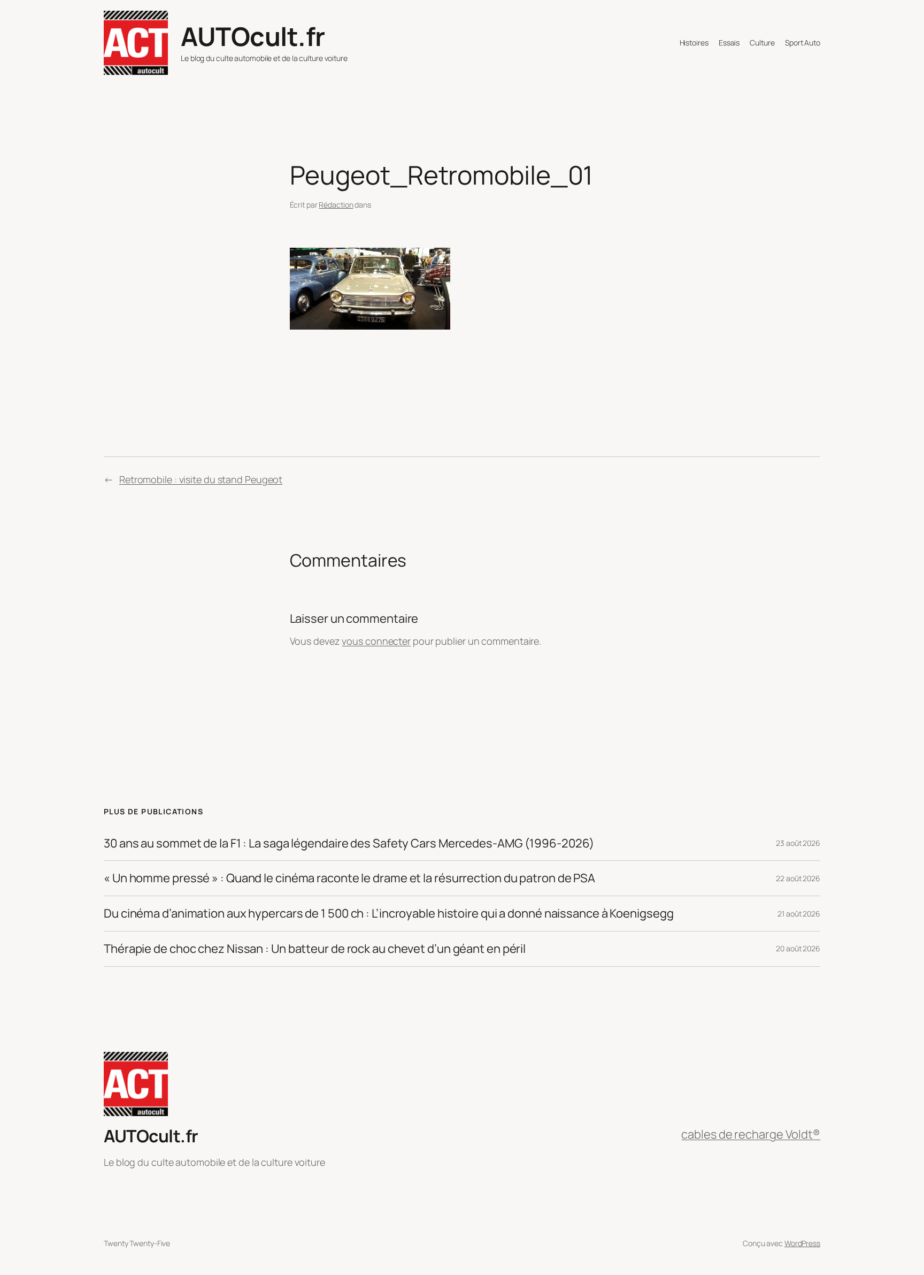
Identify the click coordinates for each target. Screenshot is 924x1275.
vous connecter (376, 641)
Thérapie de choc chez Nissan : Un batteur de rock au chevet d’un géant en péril (315, 949)
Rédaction (336, 205)
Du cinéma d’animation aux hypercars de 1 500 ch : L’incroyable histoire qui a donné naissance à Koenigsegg (388, 913)
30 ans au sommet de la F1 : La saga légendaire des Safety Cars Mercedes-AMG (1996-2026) (349, 843)
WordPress (802, 1243)
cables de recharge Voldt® (750, 1134)
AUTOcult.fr (253, 36)
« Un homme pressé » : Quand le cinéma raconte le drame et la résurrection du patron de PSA (349, 878)
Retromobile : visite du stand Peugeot (200, 479)
